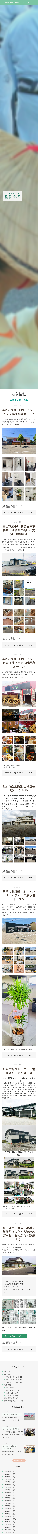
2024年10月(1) (10, 1490)
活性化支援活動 (8, 1208)
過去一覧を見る (19, 1460)
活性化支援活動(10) (13, 1395)
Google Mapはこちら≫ (14, 1336)
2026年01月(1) (10, 1474)
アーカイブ (19, 1466)
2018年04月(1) (10, 1532)
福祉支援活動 (7, 1342)
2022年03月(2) (10, 1519)
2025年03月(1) (10, 1485)
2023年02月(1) (10, 1511)
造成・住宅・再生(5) (14, 1379)
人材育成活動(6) (12, 1393)
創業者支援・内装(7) (14, 1382)
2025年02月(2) (10, 1487)
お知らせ (5, 505)
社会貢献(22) (9, 1385)
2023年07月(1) (10, 1506)
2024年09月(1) (10, 1492)
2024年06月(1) (10, 1498)
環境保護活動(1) (12, 1387)
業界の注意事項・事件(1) (13, 1401)
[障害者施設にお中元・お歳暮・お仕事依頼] (29, 1449)
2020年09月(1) (10, 1524)
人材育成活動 (14, 1429)
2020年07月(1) (10, 1527)
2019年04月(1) (10, 1530)
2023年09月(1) (10, 1503)
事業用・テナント (17, 505)
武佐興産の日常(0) (11, 1398)
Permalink (8, 512)
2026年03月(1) (10, 1471)
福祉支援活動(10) (13, 1390)
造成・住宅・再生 (20, 1342)
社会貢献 (13, 1446)
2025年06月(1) (10, 1479)
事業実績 (14, 1049)
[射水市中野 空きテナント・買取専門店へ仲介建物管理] (29, 1416)
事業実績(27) (9, 1374)
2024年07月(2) (10, 1495)
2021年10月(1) (10, 1522)
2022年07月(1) (10, 1516)
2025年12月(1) (10, 1477)
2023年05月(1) (10, 1508)
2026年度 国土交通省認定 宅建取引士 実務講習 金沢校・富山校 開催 (13, 1434)
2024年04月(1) (10, 1500)
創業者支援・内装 (8, 507)
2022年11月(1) (10, 1514)
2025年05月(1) (10, 1482)
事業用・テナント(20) (14, 1377)
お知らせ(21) (9, 1372)
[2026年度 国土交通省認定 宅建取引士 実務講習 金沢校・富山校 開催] (29, 1432)
